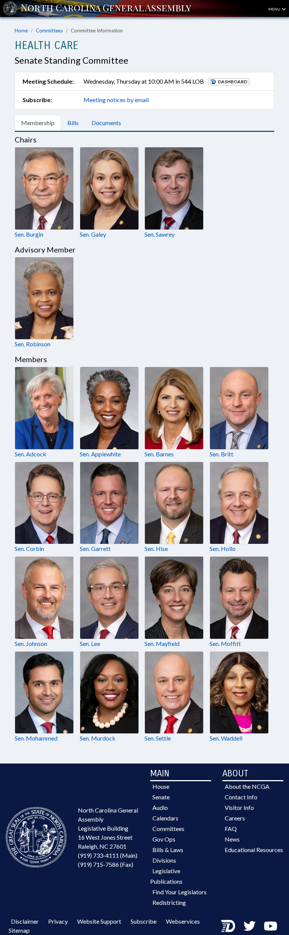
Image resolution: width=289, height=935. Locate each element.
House (160, 786)
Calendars (165, 818)
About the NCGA (247, 786)
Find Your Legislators (179, 891)
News (232, 839)
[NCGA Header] (106, 8)
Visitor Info (239, 807)
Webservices (183, 921)
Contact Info (241, 796)
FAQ (231, 828)
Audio (160, 807)
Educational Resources (254, 849)
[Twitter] (249, 925)
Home (21, 31)
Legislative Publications (166, 876)
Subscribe (144, 921)
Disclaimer (25, 921)
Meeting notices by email (116, 99)
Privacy (58, 921)
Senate (161, 796)
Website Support (99, 921)
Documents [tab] (106, 122)
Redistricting (169, 902)
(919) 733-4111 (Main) (107, 855)
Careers (235, 818)
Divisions (164, 860)
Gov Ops (163, 839)
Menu (274, 9)
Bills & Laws (167, 849)
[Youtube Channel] (270, 925)
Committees (49, 31)
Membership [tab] (38, 122)
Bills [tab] (73, 122)
